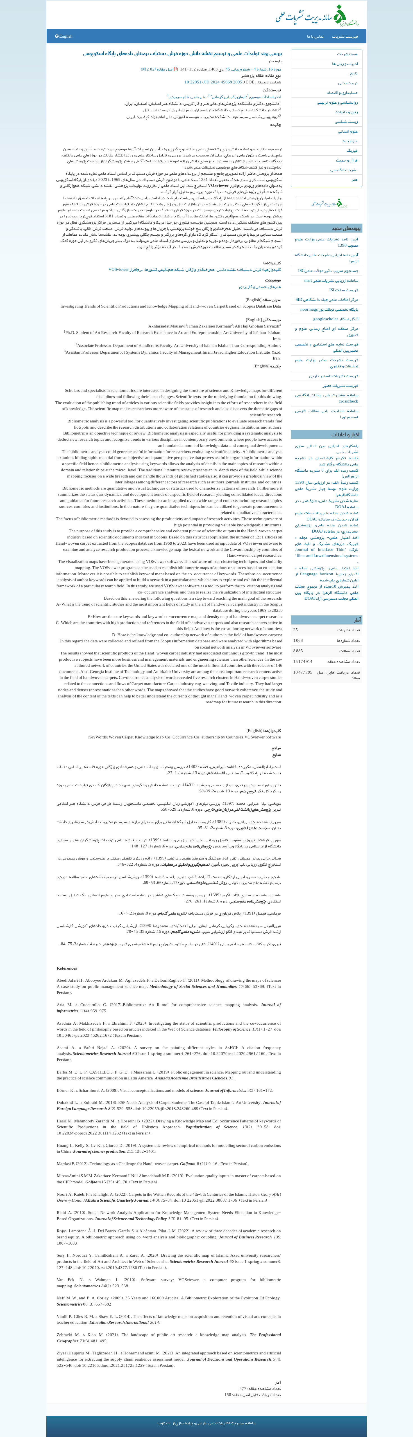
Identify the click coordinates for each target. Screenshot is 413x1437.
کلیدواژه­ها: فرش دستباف (259, 269)
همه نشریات (347, 54)
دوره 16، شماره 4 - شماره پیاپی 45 (253, 69)
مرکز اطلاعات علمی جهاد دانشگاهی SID (327, 299)
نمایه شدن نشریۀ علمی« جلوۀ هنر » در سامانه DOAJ (326, 504)
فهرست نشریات (345, 36)
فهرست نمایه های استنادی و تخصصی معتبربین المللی (326, 347)
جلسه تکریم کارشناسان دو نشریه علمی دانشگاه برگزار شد (326, 461)
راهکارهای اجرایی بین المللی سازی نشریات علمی (326, 449)
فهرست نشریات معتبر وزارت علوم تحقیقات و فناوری (326, 363)
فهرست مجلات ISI (343, 290)
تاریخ (354, 73)
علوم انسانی (348, 131)
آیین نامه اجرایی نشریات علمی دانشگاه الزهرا (326, 258)
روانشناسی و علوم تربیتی (337, 102)
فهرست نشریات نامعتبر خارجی (333, 376)
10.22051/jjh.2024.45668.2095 (213, 82)
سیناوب (164, 1423)
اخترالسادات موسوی (265, 97)
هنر (354, 179)
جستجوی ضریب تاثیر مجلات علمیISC (328, 270)
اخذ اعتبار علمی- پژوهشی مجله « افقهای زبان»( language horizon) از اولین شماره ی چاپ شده (326, 574)
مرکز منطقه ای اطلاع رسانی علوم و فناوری (326, 331)
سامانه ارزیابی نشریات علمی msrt (331, 280)
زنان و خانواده (347, 112)
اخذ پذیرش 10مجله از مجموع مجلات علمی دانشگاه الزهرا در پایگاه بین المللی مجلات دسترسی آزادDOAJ (326, 592)
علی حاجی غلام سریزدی (187, 97)
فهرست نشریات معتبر (340, 385)
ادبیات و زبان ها (345, 63)
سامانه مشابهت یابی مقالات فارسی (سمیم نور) (326, 414)
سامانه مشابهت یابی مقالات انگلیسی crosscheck (326, 398)
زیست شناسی (346, 121)
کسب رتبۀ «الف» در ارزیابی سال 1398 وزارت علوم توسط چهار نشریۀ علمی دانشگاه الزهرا (326, 488)
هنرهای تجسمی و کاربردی (260, 286)
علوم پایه (350, 141)
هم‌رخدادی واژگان (200, 269)
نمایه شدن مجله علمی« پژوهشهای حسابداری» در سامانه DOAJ (326, 528)
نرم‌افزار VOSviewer (125, 269)
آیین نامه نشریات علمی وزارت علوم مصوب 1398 (326, 242)
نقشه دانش (226, 269)
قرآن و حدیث (347, 160)
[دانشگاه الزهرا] (326, 203)
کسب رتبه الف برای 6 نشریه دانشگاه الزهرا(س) (326, 473)
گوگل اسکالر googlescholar (335, 319)
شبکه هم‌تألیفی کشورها (164, 269)
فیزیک (352, 150)
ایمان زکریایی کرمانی (227, 97)
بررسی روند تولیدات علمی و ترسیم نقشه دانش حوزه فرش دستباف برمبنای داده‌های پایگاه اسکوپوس (182, 53)
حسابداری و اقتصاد (342, 92)
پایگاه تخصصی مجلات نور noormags (329, 309)
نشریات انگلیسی (344, 170)
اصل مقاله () (157, 69)
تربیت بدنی (348, 83)
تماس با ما (315, 36)
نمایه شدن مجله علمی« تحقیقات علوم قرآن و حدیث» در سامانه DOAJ (326, 516)
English (65, 36)
